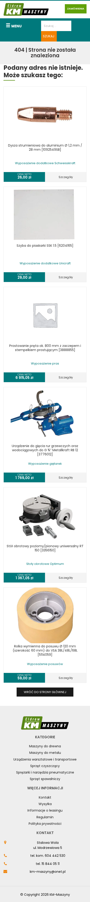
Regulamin (45, 817)
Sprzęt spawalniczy (45, 779)
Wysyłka (45, 804)
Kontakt (45, 797)
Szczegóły (66, 177)
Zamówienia (75, 8)
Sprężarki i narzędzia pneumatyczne (45, 772)
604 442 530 (55, 855)
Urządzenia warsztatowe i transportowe (45, 759)
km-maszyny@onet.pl (48, 871)
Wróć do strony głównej (45, 692)
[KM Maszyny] (26, 9)
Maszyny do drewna (45, 746)
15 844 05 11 (51, 863)
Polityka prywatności (45, 823)
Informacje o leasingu (45, 810)
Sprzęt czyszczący (45, 766)
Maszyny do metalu (45, 752)
